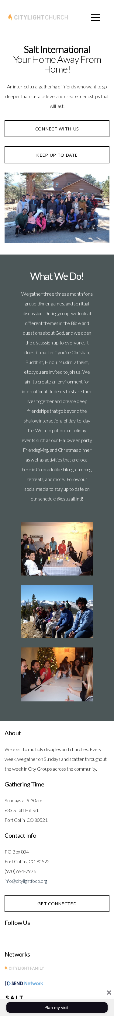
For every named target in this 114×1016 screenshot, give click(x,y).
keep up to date (57, 155)
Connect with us (57, 129)
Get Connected (57, 903)
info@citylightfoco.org (26, 881)
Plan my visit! (57, 1007)
